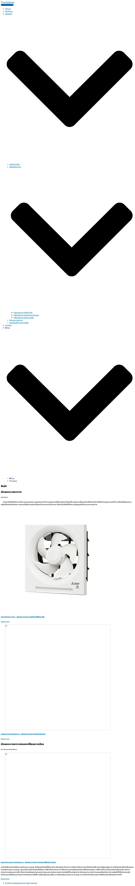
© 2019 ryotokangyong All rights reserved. (21, 883)
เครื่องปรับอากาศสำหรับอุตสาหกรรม (26, 315)
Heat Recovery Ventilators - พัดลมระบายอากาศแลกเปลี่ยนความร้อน (28, 862)
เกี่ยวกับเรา (9, 11)
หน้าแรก (8, 9)
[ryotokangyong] (7, 2)
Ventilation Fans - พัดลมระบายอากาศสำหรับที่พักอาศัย (22, 617)
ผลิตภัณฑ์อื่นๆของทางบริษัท (19, 322)
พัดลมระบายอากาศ (16, 320)
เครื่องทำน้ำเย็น (14, 164)
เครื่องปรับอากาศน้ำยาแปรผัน (24, 317)
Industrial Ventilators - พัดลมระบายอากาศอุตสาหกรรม (23, 734)
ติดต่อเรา (8, 325)
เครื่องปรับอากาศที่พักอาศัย (23, 312)
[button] (5, 621)
